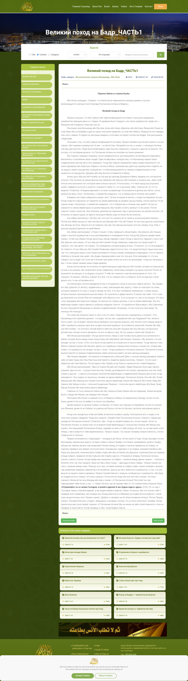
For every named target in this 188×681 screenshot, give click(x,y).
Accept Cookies (83, 675)
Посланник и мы (29, 130)
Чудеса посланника (30, 84)
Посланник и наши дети (32, 138)
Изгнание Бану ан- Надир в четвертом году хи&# (139, 538)
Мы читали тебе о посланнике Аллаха (34, 147)
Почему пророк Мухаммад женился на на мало (33, 239)
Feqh (97, 645)
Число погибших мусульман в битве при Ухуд (84, 609)
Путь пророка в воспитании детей (36, 269)
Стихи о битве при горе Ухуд (131, 581)
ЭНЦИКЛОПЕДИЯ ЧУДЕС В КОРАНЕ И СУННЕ (33, 223)
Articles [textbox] (76, 55)
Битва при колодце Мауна (76, 552)
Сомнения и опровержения (33, 107)
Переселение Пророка (74, 566)
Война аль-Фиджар (73, 581)
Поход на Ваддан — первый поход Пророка (137, 595)
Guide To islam (102, 649)
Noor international (80, 654)
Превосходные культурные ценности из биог (33, 208)
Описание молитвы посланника (35, 199)
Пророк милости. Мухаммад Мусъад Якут (34, 154)
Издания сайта (28, 215)
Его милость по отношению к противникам (34, 170)
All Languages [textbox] (104, 55)
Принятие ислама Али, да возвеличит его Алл (85, 538)
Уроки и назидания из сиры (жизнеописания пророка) (33, 185)
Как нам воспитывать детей (34, 261)
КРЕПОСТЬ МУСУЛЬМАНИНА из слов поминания (35, 254)
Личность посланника (31, 92)
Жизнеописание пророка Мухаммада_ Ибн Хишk (32, 246)
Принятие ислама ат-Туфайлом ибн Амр (136, 609)
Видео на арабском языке (33, 123)
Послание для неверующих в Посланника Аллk (34, 231)
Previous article (69, 521)
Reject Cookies (106, 675)
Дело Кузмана (71, 595)
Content (43, 54)
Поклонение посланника (32, 192)
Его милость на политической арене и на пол (34, 162)
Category (55, 54)
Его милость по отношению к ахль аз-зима (34, 177)
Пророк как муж (29, 76)
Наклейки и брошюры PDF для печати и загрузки (35, 277)
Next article (158, 521)
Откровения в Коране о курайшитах (134, 552)
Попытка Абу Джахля (128, 566)
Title (33, 54)
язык (160, 6)
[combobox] (77, 55)
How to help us (102, 654)
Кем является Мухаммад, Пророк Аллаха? (36, 116)
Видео (24, 99)
